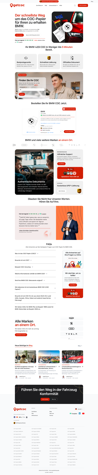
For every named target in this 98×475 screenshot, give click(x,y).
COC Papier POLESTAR (54, 453)
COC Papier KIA (52, 442)
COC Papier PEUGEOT (18, 453)
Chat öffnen (61, 163)
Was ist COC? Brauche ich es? (33, 35)
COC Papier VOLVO (35, 464)
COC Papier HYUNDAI (18, 439)
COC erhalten (83, 5)
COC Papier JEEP (17, 442)
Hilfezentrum (35, 415)
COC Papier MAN (17, 448)
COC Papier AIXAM (17, 428)
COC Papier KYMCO (17, 445)
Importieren (17, 364)
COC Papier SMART (53, 459)
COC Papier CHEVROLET (18, 431)
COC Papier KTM (71, 442)
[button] (35, 253)
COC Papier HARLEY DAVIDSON (20, 437)
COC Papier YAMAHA (71, 464)
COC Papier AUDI (53, 428)
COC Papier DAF (53, 431)
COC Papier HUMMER (54, 437)
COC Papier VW (53, 464)
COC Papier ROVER (35, 456)
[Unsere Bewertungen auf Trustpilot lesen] (73, 413)
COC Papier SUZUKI (35, 462)
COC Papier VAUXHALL (18, 464)
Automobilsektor (42, 364)
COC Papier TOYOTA (71, 462)
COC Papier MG (70, 448)
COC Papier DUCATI (17, 434)
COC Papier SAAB (53, 456)
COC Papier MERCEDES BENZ (55, 448)
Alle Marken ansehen (21, 334)
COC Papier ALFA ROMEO (36, 428)
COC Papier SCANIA (71, 456)
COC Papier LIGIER (71, 445)
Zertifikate (34, 411)
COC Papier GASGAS (71, 434)
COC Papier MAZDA (35, 448)
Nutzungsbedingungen (54, 470)
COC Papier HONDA (35, 437)
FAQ (46, 5)
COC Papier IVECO (53, 439)
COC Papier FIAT (35, 434)
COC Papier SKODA (35, 459)
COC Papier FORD (53, 434)
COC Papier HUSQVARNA (72, 437)
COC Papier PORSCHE (72, 453)
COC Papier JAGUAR (71, 439)
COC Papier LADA (35, 445)
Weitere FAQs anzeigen (72, 258)
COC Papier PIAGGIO (36, 453)
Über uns (54, 399)
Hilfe (60, 5)
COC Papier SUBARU (17, 462)
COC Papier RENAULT (18, 456)
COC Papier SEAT (17, 459)
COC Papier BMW (71, 428)
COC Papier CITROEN (36, 431)
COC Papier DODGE (71, 431)
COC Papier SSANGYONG (72, 459)
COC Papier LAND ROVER (54, 445)
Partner (51, 415)
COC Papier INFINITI (35, 439)
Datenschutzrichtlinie (43, 470)
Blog (51, 411)
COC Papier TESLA (53, 462)
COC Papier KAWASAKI (36, 442)
